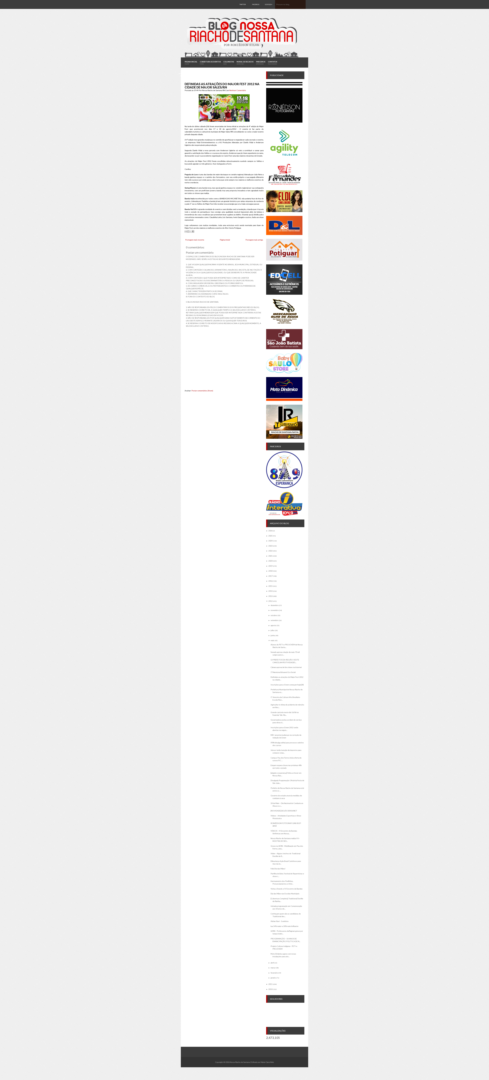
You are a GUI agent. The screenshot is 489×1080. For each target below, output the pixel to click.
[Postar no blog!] (188, 231)
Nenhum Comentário (237, 90)
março (273, 968)
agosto (273, 625)
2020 (270, 561)
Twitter (242, 4)
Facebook (255, 8)
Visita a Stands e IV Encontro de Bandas (287, 889)
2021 (270, 556)
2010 (270, 989)
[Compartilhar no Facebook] (193, 231)
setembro (274, 620)
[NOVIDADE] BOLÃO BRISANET (284, 811)
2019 (270, 566)
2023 (270, 546)
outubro (274, 615)
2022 (270, 551)
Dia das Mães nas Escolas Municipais (285, 893)
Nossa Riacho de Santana (240, 1062)
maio (272, 640)
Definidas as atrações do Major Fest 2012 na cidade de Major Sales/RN (222, 85)
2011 (270, 984)
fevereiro (274, 973)
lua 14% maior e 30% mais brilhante (284, 926)
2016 (270, 581)
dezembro (275, 605)
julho (272, 630)
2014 (270, 591)
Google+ (268, 4)
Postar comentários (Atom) (202, 391)
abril (272, 963)
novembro (275, 610)
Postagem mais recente (194, 240)
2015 (270, 586)
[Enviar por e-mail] (186, 231)
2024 (270, 541)
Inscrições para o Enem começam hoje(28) (287, 685)
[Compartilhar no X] (190, 231)
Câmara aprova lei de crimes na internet (286, 667)
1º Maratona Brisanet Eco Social (283, 672)
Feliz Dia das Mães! (278, 869)
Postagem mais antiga (254, 240)
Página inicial (225, 240)
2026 (270, 531)
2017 (270, 576)
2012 (270, 601)
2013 (270, 596)
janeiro (273, 978)
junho (273, 635)
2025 (270, 536)
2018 (270, 571)
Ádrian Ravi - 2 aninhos (280, 921)
